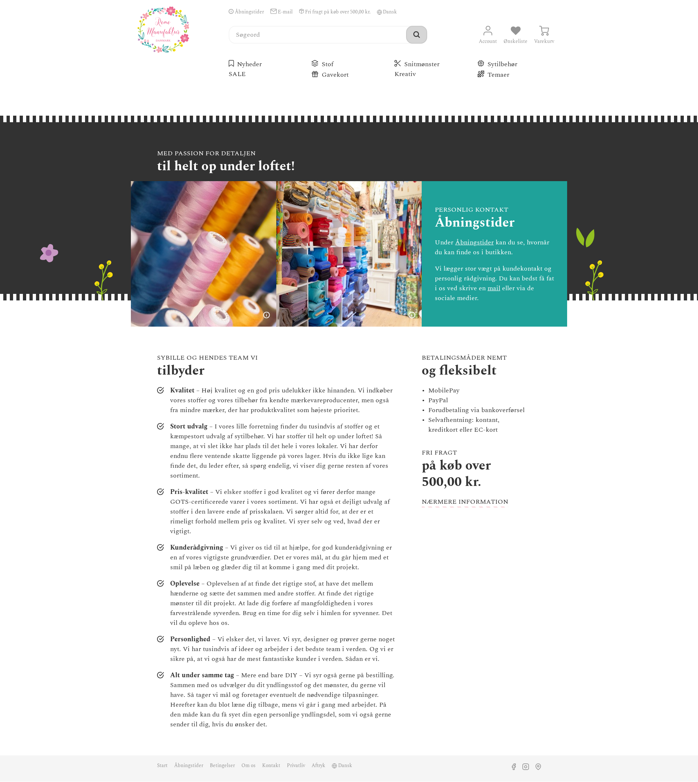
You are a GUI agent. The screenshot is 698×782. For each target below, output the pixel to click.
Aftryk (318, 765)
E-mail (285, 12)
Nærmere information (465, 502)
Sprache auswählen (379, 12)
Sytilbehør (502, 64)
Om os (248, 765)
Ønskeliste (515, 41)
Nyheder (249, 64)
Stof (327, 64)
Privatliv (296, 765)
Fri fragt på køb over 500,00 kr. (337, 12)
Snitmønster (421, 64)
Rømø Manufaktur (163, 30)
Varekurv (544, 41)
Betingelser (222, 765)
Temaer (498, 75)
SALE (238, 74)
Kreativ (406, 74)
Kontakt (271, 765)
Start (162, 765)
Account (488, 41)
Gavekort (335, 75)
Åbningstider (249, 12)
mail (494, 288)
